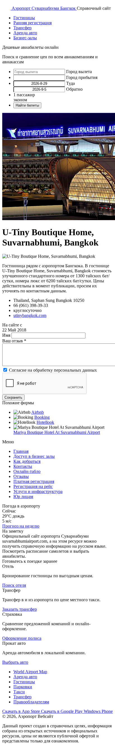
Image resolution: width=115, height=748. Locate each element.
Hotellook (45, 422)
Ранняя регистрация (32, 22)
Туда (70, 83)
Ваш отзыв (14, 340)
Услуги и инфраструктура (38, 491)
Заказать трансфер (19, 609)
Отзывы (21, 476)
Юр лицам (23, 496)
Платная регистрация (33, 481)
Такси (19, 691)
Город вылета (79, 71)
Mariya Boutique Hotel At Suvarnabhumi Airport (56, 432)
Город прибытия (81, 77)
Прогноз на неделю (20, 526)
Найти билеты (27, 105)
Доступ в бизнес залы (34, 456)
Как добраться (26, 461)
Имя (6, 335)
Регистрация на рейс (33, 486)
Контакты (22, 466)
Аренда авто (25, 32)
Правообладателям (31, 701)
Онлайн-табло (26, 471)
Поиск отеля (14, 585)
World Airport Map (30, 671)
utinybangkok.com (29, 315)
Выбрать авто (15, 662)
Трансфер (22, 27)
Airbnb (37, 412)
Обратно (74, 89)
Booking (42, 417)
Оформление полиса (21, 638)
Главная (20, 451)
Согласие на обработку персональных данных (53, 370)
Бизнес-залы (25, 37)
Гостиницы (24, 17)
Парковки (22, 686)
